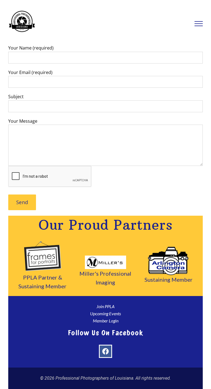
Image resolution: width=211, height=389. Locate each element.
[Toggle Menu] (199, 23)
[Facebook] (105, 351)
